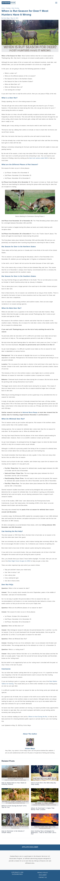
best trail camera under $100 (38, 158)
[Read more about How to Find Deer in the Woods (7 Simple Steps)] (15, 821)
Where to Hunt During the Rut (37, 716)
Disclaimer (43, 875)
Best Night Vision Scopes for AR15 (19, 561)
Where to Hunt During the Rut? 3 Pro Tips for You (14, 806)
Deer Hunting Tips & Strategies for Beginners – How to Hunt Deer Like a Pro (43, 832)
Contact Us (43, 877)
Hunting (8, 8)
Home (3, 8)
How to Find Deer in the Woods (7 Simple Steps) (13, 831)
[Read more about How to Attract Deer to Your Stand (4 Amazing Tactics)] (15, 773)
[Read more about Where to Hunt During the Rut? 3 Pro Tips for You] (15, 796)
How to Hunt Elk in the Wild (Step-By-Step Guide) (43, 783)
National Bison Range (30, 412)
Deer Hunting (15, 8)
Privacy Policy (42, 872)
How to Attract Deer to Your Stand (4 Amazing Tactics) (14, 783)
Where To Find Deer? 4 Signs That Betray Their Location (42, 808)
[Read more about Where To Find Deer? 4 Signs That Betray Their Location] (45, 797)
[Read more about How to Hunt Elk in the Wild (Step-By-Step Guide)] (45, 773)
